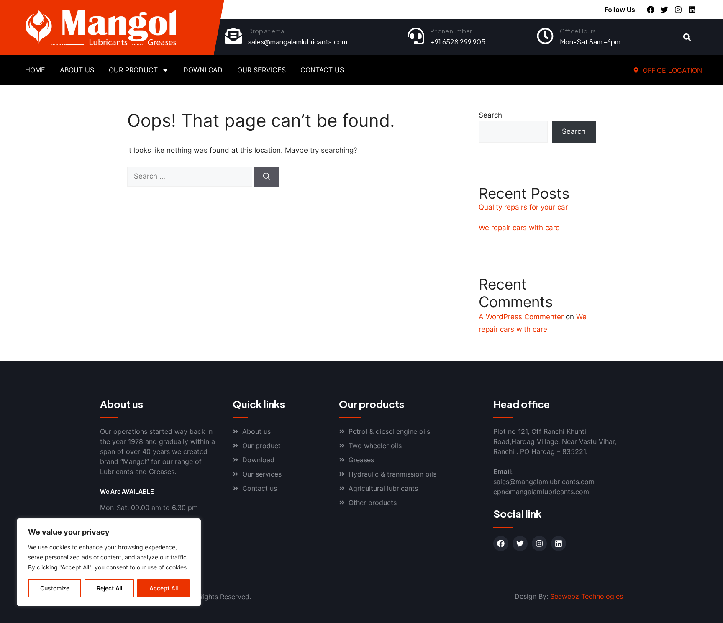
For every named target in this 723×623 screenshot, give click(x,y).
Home (35, 70)
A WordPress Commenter (521, 317)
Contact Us (322, 70)
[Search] (266, 177)
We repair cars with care (519, 227)
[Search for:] (190, 176)
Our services (261, 70)
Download (203, 70)
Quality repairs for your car (523, 207)
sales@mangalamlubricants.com (297, 41)
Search (490, 115)
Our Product (133, 70)
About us (77, 70)
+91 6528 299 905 (458, 41)
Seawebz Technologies (586, 596)
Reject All (109, 588)
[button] (687, 37)
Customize (54, 588)
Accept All (163, 588)
